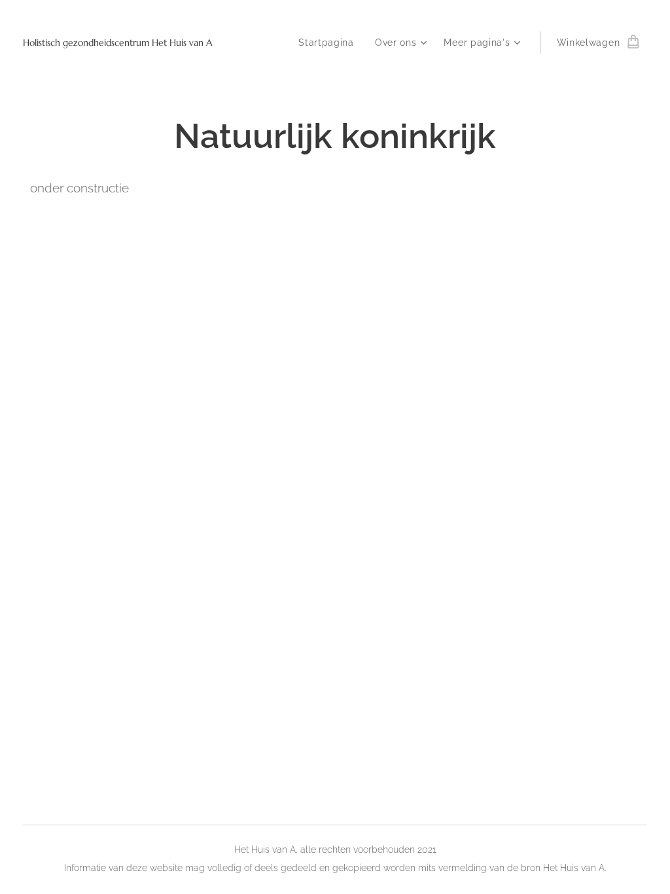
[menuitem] (329, 42)
